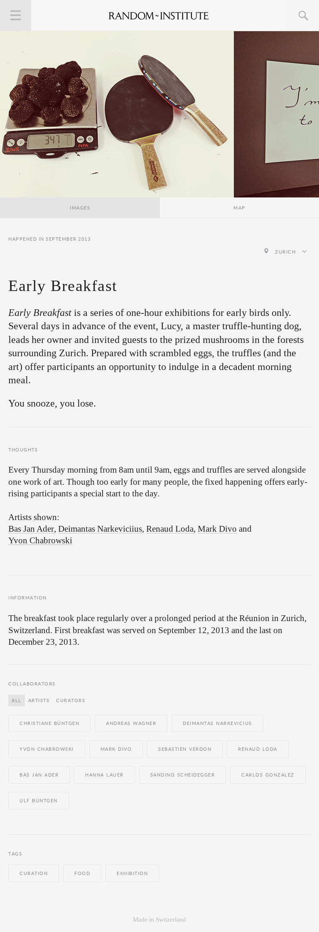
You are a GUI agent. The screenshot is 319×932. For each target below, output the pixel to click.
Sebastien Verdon (184, 749)
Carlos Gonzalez (267, 774)
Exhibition (132, 873)
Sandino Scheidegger (182, 774)
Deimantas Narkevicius (217, 723)
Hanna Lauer (104, 774)
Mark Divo (217, 529)
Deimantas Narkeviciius (100, 529)
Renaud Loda (170, 529)
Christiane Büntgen (49, 723)
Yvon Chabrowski (40, 540)
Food (82, 873)
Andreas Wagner (131, 723)
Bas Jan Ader (31, 529)
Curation (34, 873)
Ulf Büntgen (39, 800)
